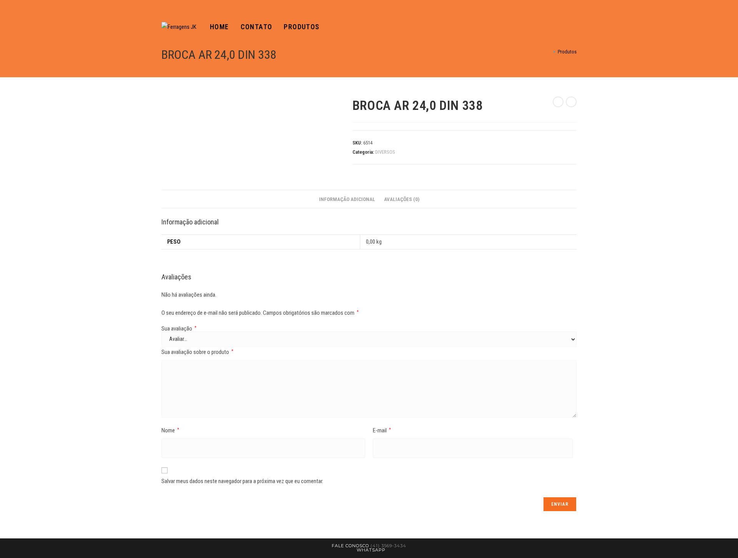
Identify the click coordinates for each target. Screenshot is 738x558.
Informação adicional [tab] (347, 199)
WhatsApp (371, 550)
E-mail (382, 430)
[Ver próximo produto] (571, 101)
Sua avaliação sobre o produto (197, 352)
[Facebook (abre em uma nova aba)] (563, 27)
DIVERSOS (385, 152)
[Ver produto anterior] (558, 101)
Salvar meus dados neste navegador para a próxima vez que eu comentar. (242, 481)
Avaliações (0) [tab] (401, 199)
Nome (170, 430)
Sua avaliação (178, 329)
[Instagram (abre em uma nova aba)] (574, 27)
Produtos (567, 52)
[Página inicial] (549, 52)
